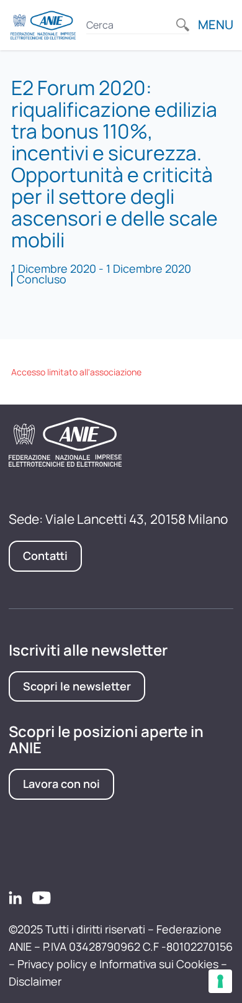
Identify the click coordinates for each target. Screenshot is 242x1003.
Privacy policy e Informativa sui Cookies (117, 963)
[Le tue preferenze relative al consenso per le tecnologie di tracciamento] (220, 981)
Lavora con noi (61, 783)
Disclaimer (35, 981)
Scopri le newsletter (77, 686)
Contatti (45, 555)
